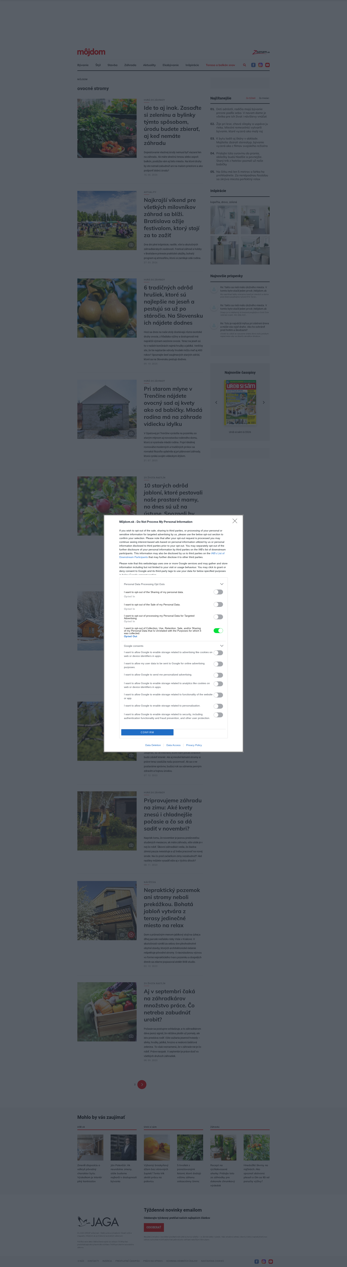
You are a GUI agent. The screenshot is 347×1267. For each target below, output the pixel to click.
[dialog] (173, 633)
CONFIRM (147, 732)
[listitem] (173, 584)
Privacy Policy (194, 745)
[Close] (236, 522)
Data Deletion (153, 745)
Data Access (173, 745)
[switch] (218, 592)
